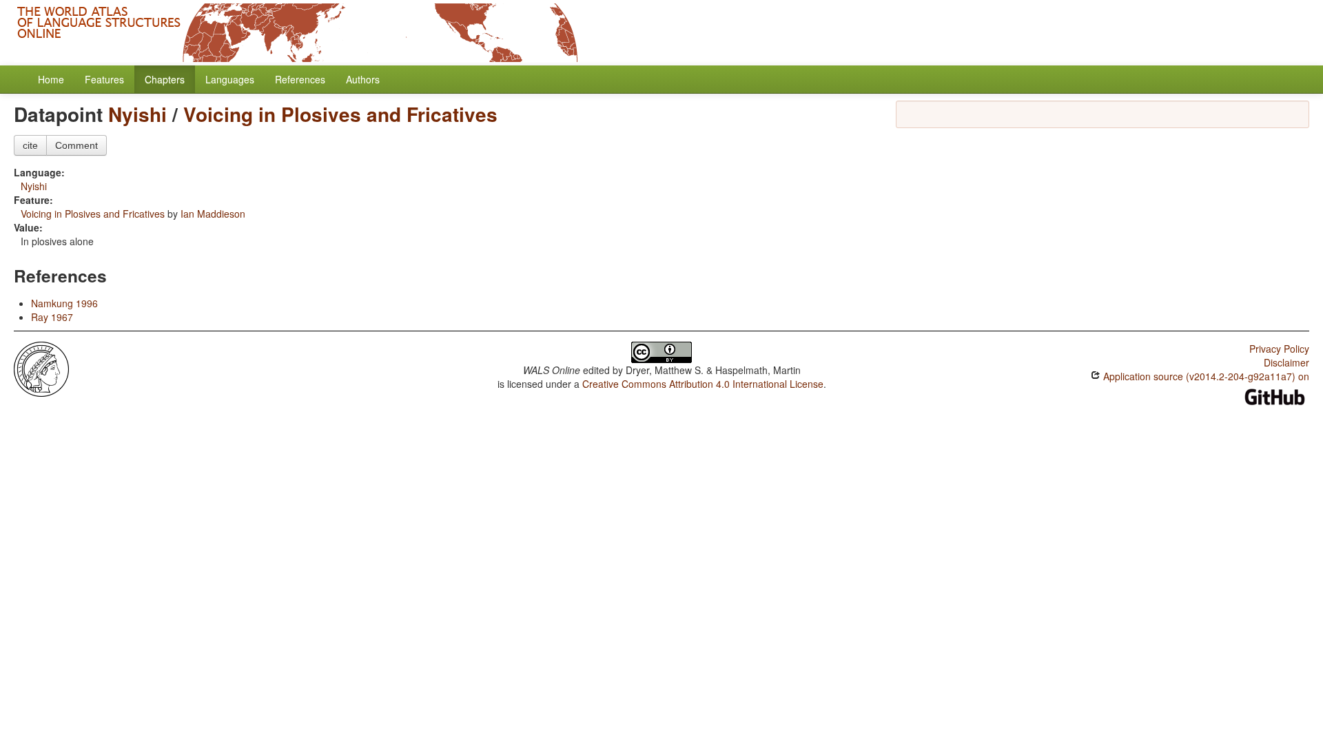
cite (30, 145)
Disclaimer (1286, 362)
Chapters (165, 79)
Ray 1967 (52, 317)
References (300, 79)
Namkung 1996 (64, 303)
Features (104, 79)
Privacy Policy (1279, 348)
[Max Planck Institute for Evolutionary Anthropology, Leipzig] (41, 368)
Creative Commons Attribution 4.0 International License (702, 384)
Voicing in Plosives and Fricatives (340, 114)
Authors (363, 79)
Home (51, 79)
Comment (76, 145)
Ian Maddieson (213, 213)
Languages (229, 79)
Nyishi (137, 114)
